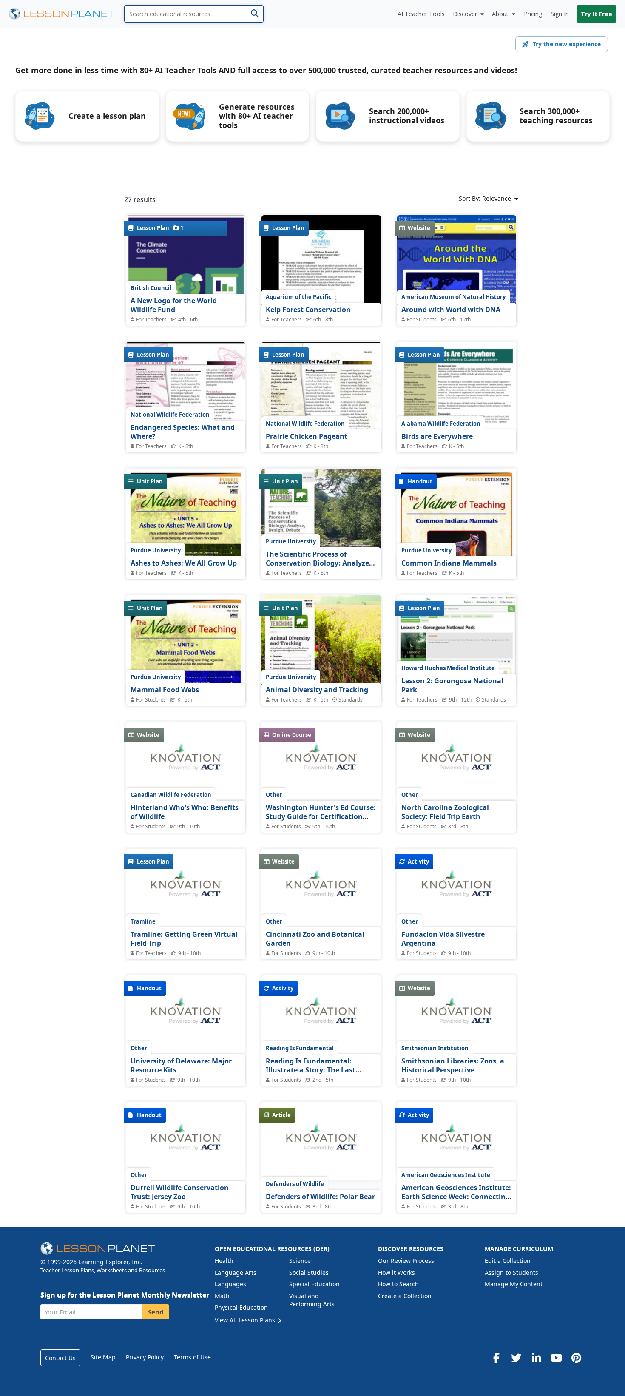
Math (222, 1296)
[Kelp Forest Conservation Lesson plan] (321, 292)
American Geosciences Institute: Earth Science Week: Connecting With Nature (456, 1197)
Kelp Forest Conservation (308, 309)
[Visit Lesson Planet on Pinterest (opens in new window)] (576, 1357)
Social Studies (309, 1272)
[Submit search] (254, 14)
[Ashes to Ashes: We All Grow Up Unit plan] (185, 545)
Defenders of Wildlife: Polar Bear (320, 1196)
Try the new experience (567, 44)
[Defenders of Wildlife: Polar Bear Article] (321, 1141)
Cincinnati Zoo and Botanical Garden (315, 939)
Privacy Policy (145, 1357)
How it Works (396, 1272)
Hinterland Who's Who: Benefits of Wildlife (185, 812)
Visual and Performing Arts (312, 1300)
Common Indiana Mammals (449, 563)
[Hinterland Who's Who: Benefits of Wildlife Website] (185, 761)
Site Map (103, 1357)
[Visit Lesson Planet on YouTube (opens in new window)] (556, 1357)
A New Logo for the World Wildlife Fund (174, 305)
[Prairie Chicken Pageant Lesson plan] (321, 419)
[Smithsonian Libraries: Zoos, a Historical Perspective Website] (456, 1014)
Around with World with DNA (450, 309)
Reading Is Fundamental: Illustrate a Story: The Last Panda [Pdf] (310, 1070)
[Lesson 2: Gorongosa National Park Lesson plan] (456, 640)
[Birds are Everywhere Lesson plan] (456, 419)
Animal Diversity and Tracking (317, 689)
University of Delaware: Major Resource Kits (181, 1065)
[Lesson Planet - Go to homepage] (66, 14)
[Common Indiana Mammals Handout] (456, 545)
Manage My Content (514, 1284)
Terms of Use (192, 1357)
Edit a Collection (508, 1261)
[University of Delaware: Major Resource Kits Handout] (185, 1014)
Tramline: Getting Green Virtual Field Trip (184, 939)
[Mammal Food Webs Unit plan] (185, 672)
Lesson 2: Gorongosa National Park (452, 685)
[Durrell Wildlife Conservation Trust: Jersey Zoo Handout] (185, 1141)
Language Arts (235, 1272)
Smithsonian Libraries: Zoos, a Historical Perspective (452, 1065)
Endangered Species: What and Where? (183, 432)
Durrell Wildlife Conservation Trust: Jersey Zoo (180, 1192)
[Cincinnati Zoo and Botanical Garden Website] (321, 887)
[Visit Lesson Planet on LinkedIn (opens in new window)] (536, 1357)
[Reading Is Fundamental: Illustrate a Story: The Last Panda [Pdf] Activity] (321, 1014)
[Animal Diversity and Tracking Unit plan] (321, 672)
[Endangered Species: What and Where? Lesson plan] (185, 419)
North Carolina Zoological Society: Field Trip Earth (445, 812)
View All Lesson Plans (246, 1320)
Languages (230, 1284)
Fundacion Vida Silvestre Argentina (443, 939)
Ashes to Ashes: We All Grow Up (184, 563)
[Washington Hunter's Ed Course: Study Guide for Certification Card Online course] (321, 761)
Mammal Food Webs (165, 689)
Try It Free (596, 14)
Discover (465, 14)
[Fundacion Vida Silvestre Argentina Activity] (456, 887)
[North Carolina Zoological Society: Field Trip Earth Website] (456, 761)
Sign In (560, 14)
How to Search (398, 1284)
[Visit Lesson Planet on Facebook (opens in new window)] (496, 1357)
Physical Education (241, 1307)
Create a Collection (405, 1296)
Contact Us (60, 1358)
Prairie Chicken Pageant (306, 436)
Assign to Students (511, 1272)
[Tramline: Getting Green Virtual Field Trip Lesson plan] (185, 887)
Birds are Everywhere (437, 436)
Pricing (533, 14)
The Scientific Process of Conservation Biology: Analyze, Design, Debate (318, 563)
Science (300, 1261)
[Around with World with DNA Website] (456, 291)
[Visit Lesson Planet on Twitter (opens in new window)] (516, 1357)
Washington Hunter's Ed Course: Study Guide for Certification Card (321, 816)
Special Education (314, 1284)
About (500, 14)
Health (224, 1261)
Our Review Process (406, 1261)
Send (156, 1312)
